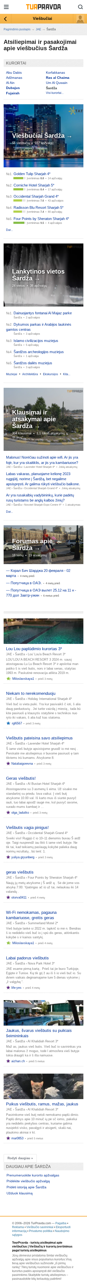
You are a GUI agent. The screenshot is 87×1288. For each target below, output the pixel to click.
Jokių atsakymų (68, 466)
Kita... (66, 374)
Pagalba (60, 1223)
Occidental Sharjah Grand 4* (36, 196)
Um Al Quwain (56, 83)
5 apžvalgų (32, 344)
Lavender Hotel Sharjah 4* (39, 466)
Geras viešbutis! (21, 778)
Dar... (9, 230)
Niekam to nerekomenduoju (30, 693)
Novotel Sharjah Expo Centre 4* (42, 504)
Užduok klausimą (20, 1193)
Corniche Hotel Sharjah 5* (34, 185)
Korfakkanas (55, 72)
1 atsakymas (72, 504)
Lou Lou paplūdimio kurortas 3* (34, 649)
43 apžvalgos (56, 200)
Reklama (18, 1227)
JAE (8, 466)
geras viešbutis (20, 872)
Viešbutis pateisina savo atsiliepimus (39, 738)
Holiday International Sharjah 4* (50, 699)
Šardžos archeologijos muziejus (39, 352)
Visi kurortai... (55, 93)
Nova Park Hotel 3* (41, 963)
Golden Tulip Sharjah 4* (32, 174)
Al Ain (10, 83)
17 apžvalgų (55, 189)
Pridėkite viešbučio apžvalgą (28, 1181)
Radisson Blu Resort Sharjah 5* (39, 207)
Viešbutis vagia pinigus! (27, 827)
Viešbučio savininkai (39, 1227)
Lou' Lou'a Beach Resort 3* (46, 654)
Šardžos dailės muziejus (33, 363)
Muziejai (11, 374)
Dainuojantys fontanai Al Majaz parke (43, 313)
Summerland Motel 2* (43, 923)
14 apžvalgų (55, 178)
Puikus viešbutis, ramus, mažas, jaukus (42, 1104)
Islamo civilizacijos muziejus (36, 341)
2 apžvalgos (33, 317)
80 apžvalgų (55, 211)
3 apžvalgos (33, 333)
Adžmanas (14, 78)
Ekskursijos (50, 374)
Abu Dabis (14, 72)
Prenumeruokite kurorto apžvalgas (33, 1175)
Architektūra (30, 374)
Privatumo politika (40, 1231)
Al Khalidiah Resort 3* (43, 1041)
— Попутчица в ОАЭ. (24, 583)
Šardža (17, 466)
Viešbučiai (42, 18)
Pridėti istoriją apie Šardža (26, 1187)
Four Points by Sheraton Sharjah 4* (41, 219)
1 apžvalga (32, 356)
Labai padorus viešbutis (27, 958)
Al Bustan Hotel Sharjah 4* (46, 784)
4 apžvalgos (55, 222)
